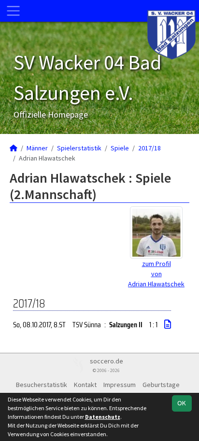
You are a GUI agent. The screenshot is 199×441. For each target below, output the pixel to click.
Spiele (120, 148)
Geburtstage (161, 384)
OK (181, 403)
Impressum (119, 384)
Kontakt (85, 384)
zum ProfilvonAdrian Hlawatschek (156, 273)
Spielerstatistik (79, 148)
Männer (37, 148)
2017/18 (149, 148)
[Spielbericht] (167, 324)
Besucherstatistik (41, 384)
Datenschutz (102, 416)
